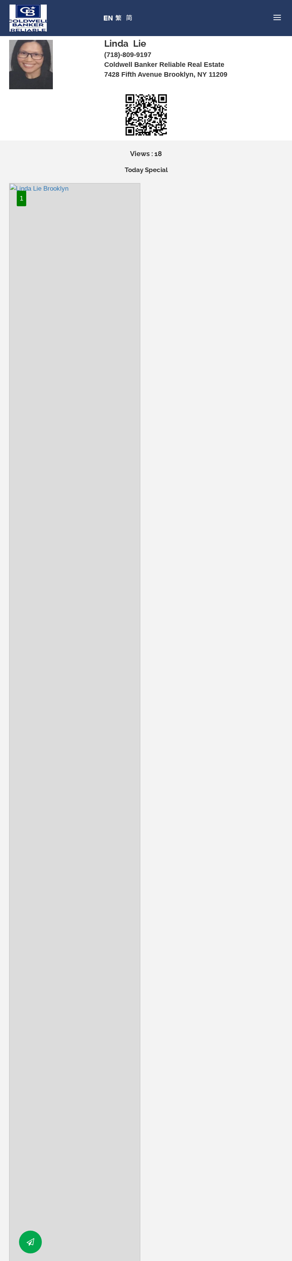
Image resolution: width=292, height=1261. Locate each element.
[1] (74, 813)
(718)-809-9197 (127, 54)
